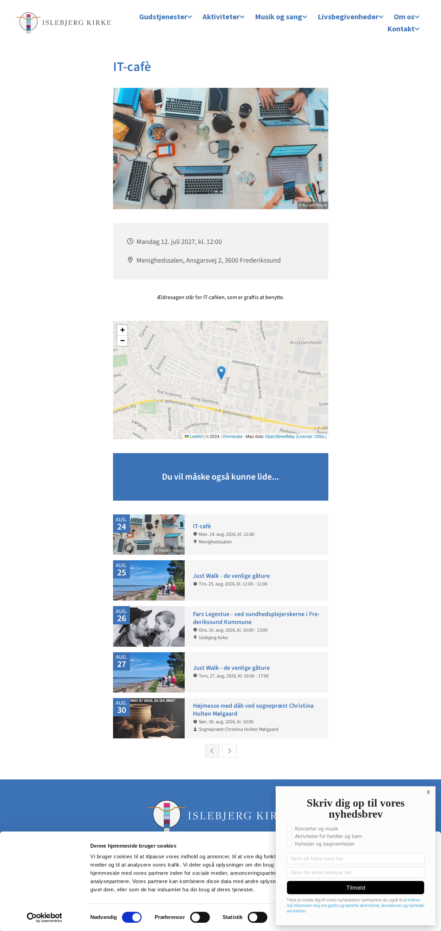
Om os (404, 16)
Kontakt (400, 28)
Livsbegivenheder (348, 16)
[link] (165, 17)
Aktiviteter (221, 16)
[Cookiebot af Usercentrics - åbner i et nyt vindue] (44, 917)
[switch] (200, 917)
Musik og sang (278, 16)
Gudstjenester (163, 16)
